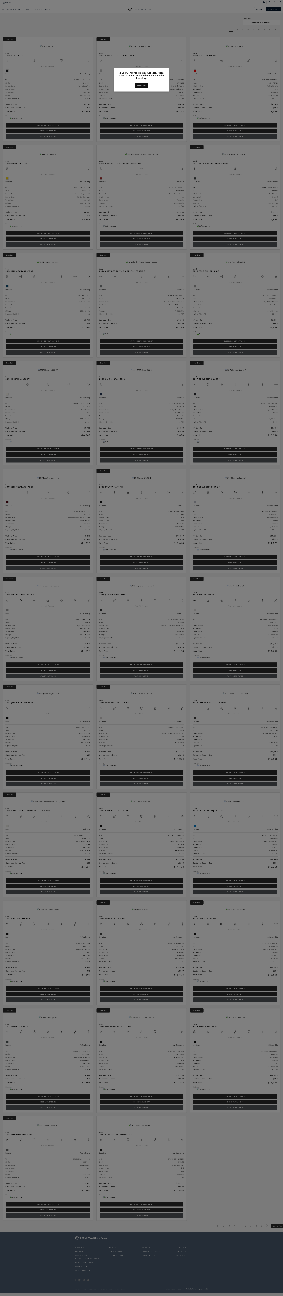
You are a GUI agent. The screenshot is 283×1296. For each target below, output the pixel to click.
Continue (141, 85)
